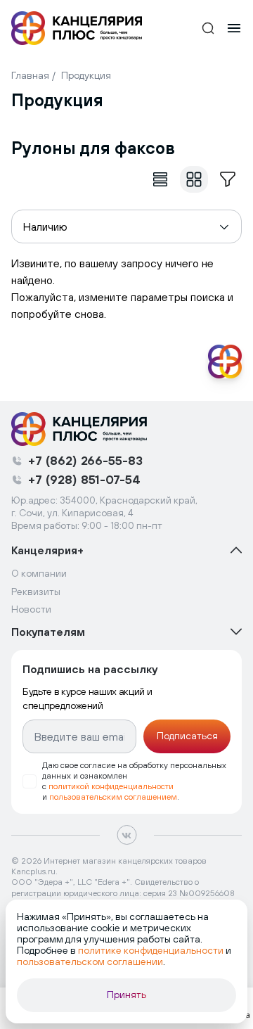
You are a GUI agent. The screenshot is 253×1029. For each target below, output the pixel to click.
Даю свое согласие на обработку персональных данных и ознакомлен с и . (134, 781)
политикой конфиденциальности (111, 786)
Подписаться (187, 735)
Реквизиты (35, 591)
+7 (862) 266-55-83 (85, 460)
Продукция (86, 75)
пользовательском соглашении (90, 961)
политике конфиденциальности (150, 950)
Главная (30, 75)
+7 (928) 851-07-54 (84, 479)
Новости (31, 609)
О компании (39, 573)
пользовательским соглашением (113, 797)
